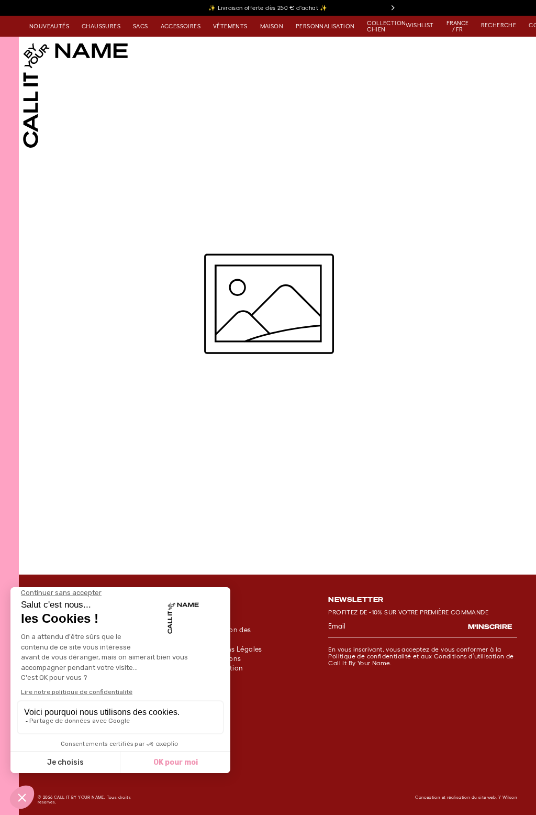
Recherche (499, 25)
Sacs (140, 26)
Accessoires (180, 26)
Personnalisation (325, 26)
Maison (271, 26)
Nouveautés (49, 26)
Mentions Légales (233, 649)
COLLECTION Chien (386, 26)
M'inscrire (490, 627)
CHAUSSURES (101, 26)
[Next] (392, 8)
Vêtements (230, 26)
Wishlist (419, 25)
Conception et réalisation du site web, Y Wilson (466, 797)
